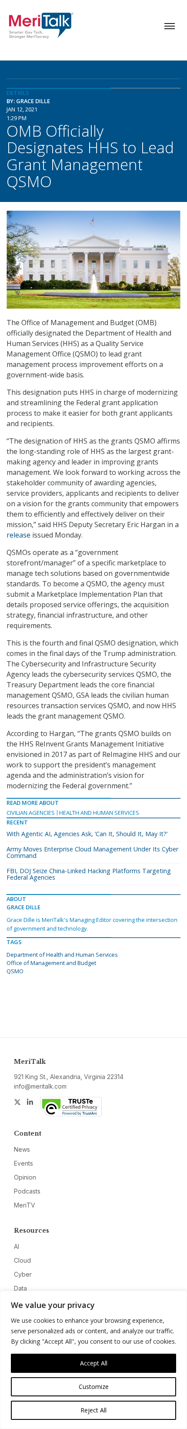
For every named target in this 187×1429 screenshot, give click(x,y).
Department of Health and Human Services (62, 954)
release (18, 535)
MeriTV (24, 1205)
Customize (94, 1386)
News (22, 1149)
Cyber (23, 1274)
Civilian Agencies (31, 813)
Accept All (93, 1363)
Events (23, 1163)
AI (16, 1246)
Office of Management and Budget (51, 963)
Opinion (25, 1177)
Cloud (22, 1260)
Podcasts (27, 1191)
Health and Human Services (99, 813)
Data (20, 1288)
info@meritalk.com (40, 1086)
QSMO (15, 971)
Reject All (93, 1410)
